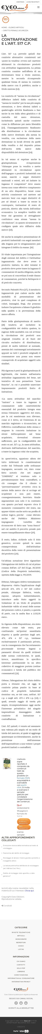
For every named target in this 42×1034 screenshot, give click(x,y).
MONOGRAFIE (23, 808)
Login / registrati (33, 2)
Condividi (8, 906)
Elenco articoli (16, 27)
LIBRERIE (21, 971)
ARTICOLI (21, 936)
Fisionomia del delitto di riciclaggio (16, 853)
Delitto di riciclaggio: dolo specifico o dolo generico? (19, 874)
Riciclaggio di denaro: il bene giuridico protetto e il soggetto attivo (21, 859)
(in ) (23, 776)
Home (4, 27)
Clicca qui (29, 890)
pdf (20, 805)
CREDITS (21, 1027)
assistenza (20, 2)
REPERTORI (21, 942)
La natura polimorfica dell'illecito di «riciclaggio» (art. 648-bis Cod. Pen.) (21, 867)
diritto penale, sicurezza (15, 30)
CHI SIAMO (21, 961)
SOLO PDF (21, 968)
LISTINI (21, 949)
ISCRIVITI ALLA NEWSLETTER (21, 1008)
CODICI (21, 946)
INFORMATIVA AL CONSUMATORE (21, 978)
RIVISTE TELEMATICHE (21, 932)
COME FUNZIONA (21, 975)
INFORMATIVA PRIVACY (21, 982)
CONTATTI (21, 965)
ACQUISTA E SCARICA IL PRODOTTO (23, 821)
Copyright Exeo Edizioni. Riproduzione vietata (13, 898)
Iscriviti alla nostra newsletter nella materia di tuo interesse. (18, 889)
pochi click (22, 786)
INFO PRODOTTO (23, 827)
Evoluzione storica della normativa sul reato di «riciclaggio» (20, 847)
